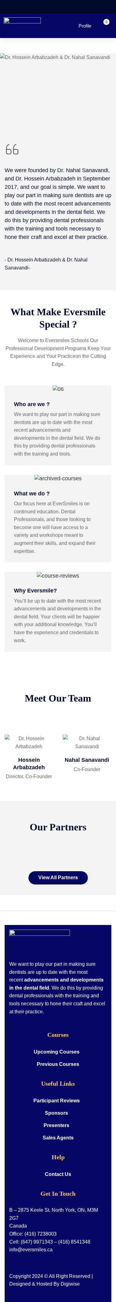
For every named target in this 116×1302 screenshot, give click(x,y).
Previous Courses (58, 1064)
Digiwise (70, 1284)
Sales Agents (58, 1137)
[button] (108, 26)
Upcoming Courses (56, 1051)
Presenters (56, 1125)
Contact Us (58, 1174)
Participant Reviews (56, 1100)
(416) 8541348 (74, 1242)
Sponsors (56, 1113)
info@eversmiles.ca (31, 1249)
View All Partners (58, 877)
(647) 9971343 (37, 1242)
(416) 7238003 (40, 1233)
